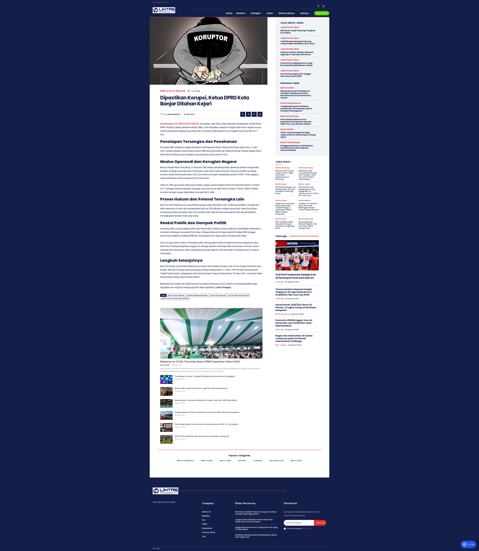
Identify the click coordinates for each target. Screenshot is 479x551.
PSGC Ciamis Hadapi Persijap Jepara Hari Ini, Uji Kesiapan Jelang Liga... (202, 436)
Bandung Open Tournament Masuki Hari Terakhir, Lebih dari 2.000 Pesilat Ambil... (206, 400)
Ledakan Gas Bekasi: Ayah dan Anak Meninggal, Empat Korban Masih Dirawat (309, 206)
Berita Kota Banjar (172, 91)
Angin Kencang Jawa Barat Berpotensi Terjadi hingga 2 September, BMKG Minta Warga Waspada (285, 208)
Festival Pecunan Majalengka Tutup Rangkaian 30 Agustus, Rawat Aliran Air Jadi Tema (309, 191)
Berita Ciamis (287, 88)
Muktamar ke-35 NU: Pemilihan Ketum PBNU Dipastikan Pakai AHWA (200, 361)
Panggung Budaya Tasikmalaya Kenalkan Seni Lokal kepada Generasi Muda (296, 147)
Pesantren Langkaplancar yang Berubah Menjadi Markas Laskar (296, 64)
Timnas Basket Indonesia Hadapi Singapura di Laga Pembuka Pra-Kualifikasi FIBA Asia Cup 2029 (293, 292)
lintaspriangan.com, (169, 123)
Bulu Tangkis (281, 345)
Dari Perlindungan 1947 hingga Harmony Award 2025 (295, 75)
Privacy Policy (306, 528)
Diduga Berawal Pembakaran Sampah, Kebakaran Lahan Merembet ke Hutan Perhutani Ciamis (295, 94)
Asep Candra (173, 114)
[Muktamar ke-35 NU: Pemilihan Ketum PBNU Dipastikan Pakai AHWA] (211, 333)
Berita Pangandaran (290, 103)
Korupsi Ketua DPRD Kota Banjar (174, 298)
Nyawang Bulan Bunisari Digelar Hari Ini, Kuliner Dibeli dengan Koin (308, 225)
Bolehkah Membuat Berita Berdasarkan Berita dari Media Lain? (256, 536)
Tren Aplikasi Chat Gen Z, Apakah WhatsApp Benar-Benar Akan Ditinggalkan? (205, 376)
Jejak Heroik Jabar (289, 27)
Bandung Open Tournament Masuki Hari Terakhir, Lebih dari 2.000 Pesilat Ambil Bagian (308, 175)
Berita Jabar (304, 184)
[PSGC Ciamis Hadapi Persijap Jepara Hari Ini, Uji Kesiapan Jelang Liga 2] (166, 439)
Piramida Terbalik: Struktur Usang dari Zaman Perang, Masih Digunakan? (256, 513)
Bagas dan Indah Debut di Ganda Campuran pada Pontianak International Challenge (293, 338)
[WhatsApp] (259, 114)
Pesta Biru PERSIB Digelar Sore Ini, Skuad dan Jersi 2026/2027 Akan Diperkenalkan (294, 323)
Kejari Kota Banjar (218, 295)
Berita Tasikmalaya (290, 142)
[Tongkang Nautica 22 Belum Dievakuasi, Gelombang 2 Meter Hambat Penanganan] (166, 415)
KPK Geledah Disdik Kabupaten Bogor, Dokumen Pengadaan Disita (285, 225)
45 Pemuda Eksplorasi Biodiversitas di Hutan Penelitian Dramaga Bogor (285, 190)
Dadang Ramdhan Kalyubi (197, 295)
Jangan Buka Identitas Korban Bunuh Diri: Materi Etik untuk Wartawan (254, 520)
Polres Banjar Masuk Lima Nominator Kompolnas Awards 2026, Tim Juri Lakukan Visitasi (295, 121)
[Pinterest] (254, 114)
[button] (323, 6)
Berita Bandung (282, 168)
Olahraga (279, 282)
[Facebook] (242, 114)
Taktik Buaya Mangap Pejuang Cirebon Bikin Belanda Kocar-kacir (297, 42)
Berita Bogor (281, 184)
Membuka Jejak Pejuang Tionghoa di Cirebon (297, 31)
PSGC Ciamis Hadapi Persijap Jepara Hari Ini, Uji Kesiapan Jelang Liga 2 (298, 134)
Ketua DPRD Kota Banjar (239, 295)
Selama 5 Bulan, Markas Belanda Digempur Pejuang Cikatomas (296, 53)
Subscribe (320, 523)
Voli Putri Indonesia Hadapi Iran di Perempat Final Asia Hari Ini (295, 276)
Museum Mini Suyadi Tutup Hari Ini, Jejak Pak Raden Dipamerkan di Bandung (284, 175)
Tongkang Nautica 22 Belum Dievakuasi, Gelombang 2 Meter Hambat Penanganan (207, 412)
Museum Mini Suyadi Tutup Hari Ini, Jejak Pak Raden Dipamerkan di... (201, 388)
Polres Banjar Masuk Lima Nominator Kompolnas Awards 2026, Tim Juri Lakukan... (207, 424)
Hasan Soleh (165, 365)
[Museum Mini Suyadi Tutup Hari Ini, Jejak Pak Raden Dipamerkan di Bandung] (166, 391)
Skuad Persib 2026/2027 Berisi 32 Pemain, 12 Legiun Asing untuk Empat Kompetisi (295, 307)
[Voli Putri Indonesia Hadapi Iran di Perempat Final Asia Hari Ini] (297, 255)
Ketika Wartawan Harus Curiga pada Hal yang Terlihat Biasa (256, 528)
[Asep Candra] (162, 114)
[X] (248, 114)
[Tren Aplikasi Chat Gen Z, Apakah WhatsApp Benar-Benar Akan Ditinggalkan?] (166, 379)
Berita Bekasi (305, 200)
